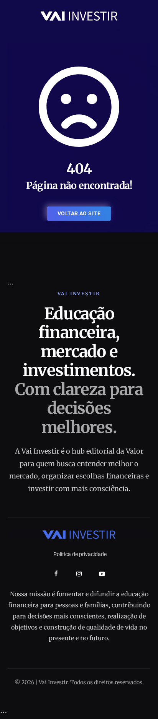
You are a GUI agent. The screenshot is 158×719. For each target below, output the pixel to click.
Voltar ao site (79, 213)
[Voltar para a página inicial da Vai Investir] (79, 15)
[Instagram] (79, 574)
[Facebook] (56, 573)
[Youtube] (102, 573)
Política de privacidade (80, 554)
